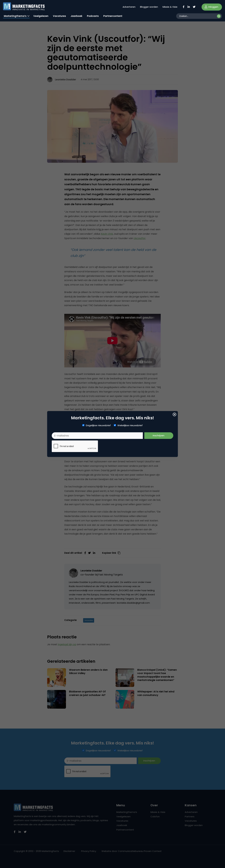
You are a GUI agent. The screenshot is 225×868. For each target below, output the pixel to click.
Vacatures (59, 16)
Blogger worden (149, 6)
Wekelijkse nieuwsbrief (130, 425)
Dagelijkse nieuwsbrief (98, 425)
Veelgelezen (40, 16)
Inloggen (213, 6)
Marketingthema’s (15, 16)
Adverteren (129, 6)
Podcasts (93, 16)
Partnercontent (112, 16)
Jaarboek (76, 16)
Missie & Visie (170, 6)
